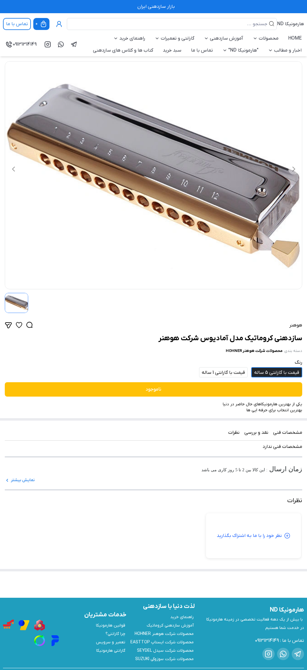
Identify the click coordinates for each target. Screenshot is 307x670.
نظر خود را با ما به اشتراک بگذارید (249, 536)
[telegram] (74, 44)
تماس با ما (17, 24)
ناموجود (153, 389)
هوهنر (295, 325)
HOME (295, 38)
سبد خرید (172, 50)
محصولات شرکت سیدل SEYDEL (165, 651)
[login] (59, 24)
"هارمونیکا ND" (243, 50)
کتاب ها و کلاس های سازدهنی (123, 50)
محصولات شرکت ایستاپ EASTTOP (162, 642)
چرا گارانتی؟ (115, 634)
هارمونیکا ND (290, 24)
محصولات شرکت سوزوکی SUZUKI (164, 659)
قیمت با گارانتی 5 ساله (276, 373)
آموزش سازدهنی (226, 38)
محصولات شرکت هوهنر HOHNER (254, 350)
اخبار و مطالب (288, 50)
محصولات (269, 38)
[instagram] (48, 44)
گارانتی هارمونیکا (110, 651)
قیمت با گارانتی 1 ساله (223, 373)
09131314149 (25, 44)
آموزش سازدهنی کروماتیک (170, 625)
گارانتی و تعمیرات (177, 38)
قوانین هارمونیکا (110, 625)
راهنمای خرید (132, 38)
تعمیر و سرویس (110, 642)
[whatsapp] (61, 44)
